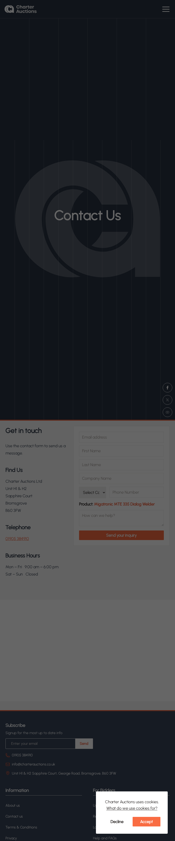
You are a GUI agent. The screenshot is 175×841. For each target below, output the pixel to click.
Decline (117, 821)
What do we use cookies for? (131, 808)
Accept (146, 821)
